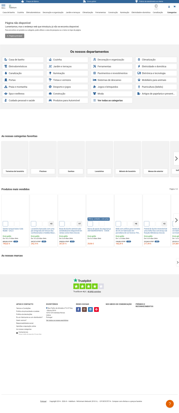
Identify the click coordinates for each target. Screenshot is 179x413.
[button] (176, 158)
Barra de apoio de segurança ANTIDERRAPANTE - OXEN (99, 230)
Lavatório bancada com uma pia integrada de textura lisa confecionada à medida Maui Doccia (42, 231)
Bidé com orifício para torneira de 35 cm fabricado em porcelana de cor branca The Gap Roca (128, 231)
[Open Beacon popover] (170, 404)
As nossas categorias (23, 329)
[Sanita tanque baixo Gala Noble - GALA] (15, 208)
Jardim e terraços (73, 12)
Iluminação (124, 12)
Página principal (15, 36)
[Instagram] (84, 309)
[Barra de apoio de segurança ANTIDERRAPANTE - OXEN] (100, 208)
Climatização (87, 12)
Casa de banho (9, 12)
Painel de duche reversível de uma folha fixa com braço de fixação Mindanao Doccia (155, 231)
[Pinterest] (96, 309)
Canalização (158, 12)
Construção (113, 12)
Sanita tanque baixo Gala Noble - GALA (13, 230)
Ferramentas (100, 12)
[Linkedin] (90, 309)
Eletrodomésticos (33, 12)
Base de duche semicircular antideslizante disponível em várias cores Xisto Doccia (70, 231)
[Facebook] (78, 309)
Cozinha (20, 12)
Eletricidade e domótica (141, 12)
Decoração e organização (53, 12)
